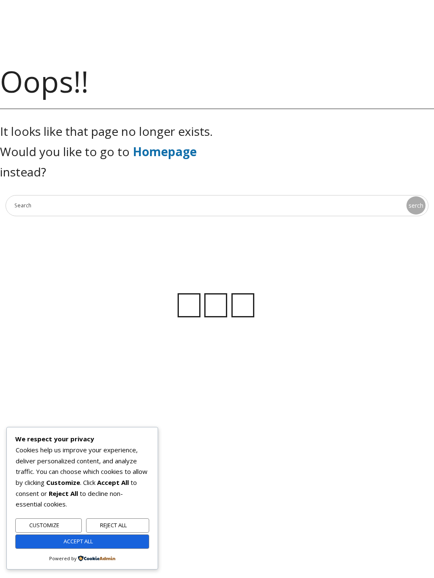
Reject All (113, 525)
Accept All (78, 541)
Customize (44, 525)
